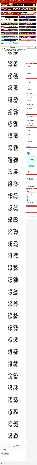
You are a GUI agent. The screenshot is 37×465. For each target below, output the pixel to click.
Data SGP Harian (29, 82)
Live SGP (13, 0)
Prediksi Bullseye (29, 74)
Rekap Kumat (28, 138)
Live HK (15, 0)
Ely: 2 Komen (29, 199)
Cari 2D (28, 172)
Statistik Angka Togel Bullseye (30, 125)
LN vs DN (28, 154)
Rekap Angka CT (29, 137)
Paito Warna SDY (29, 101)
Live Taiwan (23, 0)
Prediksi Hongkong (31, 186)
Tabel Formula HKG (29, 86)
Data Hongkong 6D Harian (30, 90)
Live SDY (10, 0)
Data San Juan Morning (13, 47)
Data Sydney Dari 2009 (29, 97)
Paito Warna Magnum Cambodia (30, 104)
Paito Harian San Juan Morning (17, 50)
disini (16, 445)
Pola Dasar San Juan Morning (5, 453)
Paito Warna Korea (29, 111)
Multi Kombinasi (28, 152)
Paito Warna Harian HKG (30, 93)
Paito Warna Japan (29, 112)
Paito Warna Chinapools (29, 108)
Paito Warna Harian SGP (29, 85)
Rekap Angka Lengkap (29, 141)
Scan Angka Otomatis (29, 131)
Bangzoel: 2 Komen (30, 194)
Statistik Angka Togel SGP (30, 116)
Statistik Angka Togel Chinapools (30, 120)
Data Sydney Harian (29, 100)
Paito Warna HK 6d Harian (32, 159)
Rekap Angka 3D (29, 134)
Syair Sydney (31, 177)
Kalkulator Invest (29, 170)
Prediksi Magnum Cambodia (30, 70)
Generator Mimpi (30, 0)
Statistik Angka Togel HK (29, 117)
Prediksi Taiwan (28, 69)
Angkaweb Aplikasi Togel (3, 0)
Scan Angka (35, 0)
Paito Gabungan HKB (31, 165)
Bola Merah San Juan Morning (5, 454)
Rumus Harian (28, 130)
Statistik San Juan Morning (5, 455)
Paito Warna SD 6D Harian (31, 158)
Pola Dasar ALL (28, 146)
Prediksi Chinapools (29, 73)
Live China (27, 0)
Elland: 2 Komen (30, 197)
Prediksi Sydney (32, 178)
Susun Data (28, 171)
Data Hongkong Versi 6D (29, 89)
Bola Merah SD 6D (31, 160)
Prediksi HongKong (29, 66)
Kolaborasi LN (28, 153)
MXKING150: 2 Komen (30, 202)
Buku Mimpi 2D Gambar (29, 214)
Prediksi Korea (32, 185)
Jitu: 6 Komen (30, 191)
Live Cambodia (19, 0)
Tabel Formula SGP (29, 79)
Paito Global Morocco (31, 166)
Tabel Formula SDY (29, 96)
